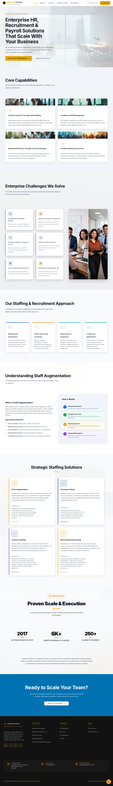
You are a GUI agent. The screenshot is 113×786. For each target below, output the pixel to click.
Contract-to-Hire (36, 735)
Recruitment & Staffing (38, 728)
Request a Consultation (55, 703)
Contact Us (105, 3)
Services (51, 3)
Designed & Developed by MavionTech (98, 781)
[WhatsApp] (21, 745)
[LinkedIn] (6, 745)
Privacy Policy (92, 728)
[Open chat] (108, 781)
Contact (62, 738)
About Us (42, 3)
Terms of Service (93, 731)
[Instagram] (16, 745)
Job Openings (74, 3)
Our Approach (64, 728)
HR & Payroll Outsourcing (39, 731)
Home (36, 3)
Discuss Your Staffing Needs (17, 58)
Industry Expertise (62, 3)
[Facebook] (11, 745)
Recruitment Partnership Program (41, 742)
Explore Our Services (43, 58)
